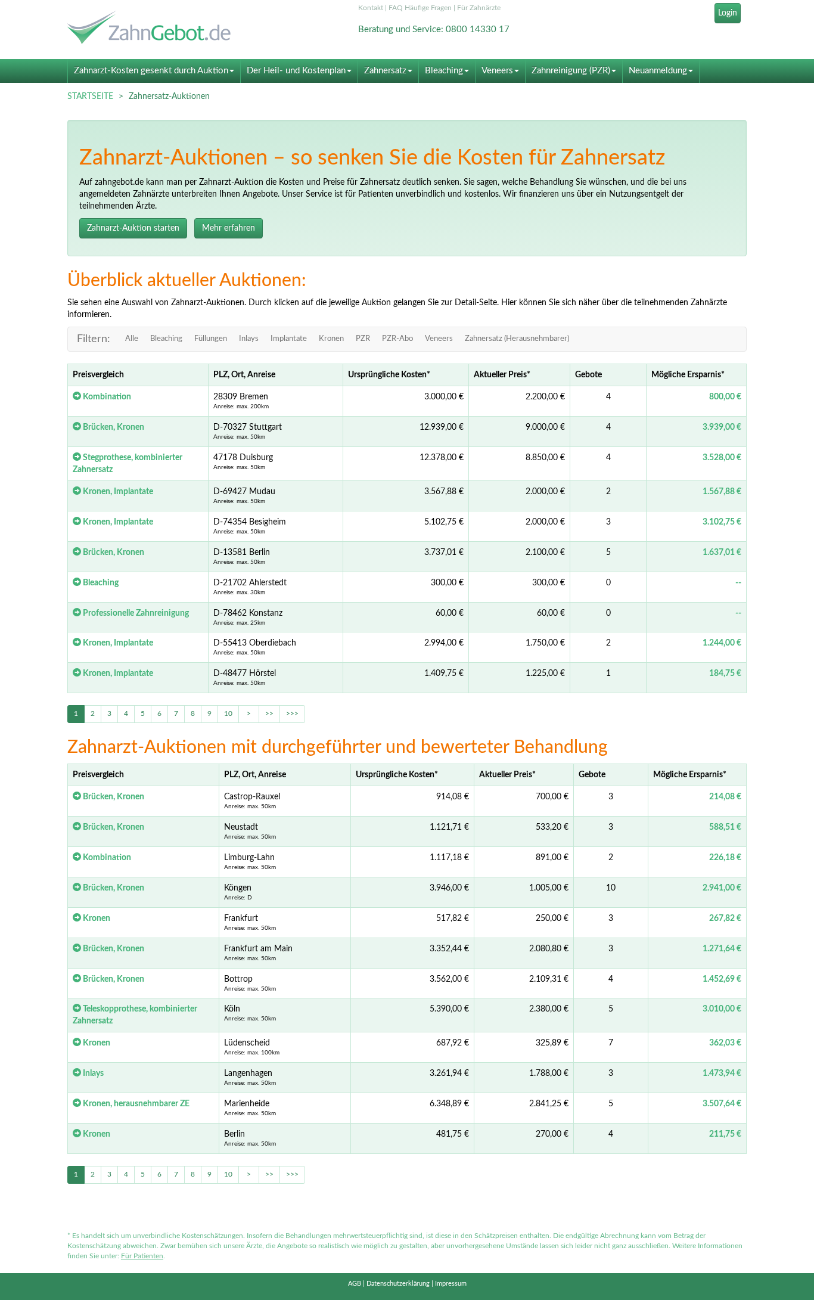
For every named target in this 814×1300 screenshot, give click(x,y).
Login (727, 13)
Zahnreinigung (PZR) (571, 70)
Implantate (289, 339)
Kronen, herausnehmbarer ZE (135, 1104)
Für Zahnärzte (479, 7)
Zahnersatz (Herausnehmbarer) (517, 339)
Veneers (497, 70)
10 (228, 713)
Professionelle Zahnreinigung (135, 613)
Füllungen (210, 339)
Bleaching (444, 70)
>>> (292, 713)
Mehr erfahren (228, 228)
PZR (363, 339)
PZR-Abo (397, 339)
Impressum (451, 1283)
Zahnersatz (385, 70)
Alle (131, 339)
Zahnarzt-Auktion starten (133, 228)
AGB (354, 1283)
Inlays (249, 339)
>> (269, 713)
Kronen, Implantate (117, 492)
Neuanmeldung (658, 70)
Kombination (106, 397)
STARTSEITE (90, 96)
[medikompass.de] (174, 29)
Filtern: (93, 339)
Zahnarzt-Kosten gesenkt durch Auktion (151, 70)
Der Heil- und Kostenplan (296, 70)
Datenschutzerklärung (398, 1283)
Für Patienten (142, 1255)
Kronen (331, 339)
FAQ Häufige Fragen (420, 7)
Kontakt (370, 7)
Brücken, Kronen (112, 427)
